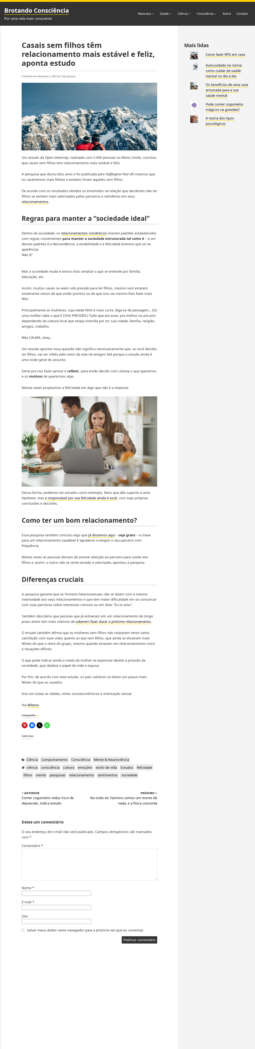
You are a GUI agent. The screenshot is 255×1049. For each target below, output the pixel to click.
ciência (32, 767)
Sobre (227, 14)
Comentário (32, 845)
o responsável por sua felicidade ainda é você (81, 498)
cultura (68, 767)
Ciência (183, 14)
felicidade (144, 767)
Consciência (205, 14)
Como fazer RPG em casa (225, 54)
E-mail (28, 902)
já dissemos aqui (101, 535)
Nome (28, 888)
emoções (85, 767)
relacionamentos (35, 201)
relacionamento (81, 775)
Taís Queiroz (68, 76)
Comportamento (54, 759)
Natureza (144, 14)
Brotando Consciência (36, 10)
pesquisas (58, 775)
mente (41, 775)
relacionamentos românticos (84, 233)
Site (25, 916)
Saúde (164, 14)
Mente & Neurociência (111, 759)
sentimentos (108, 775)
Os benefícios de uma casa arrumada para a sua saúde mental (227, 90)
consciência (50, 767)
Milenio (33, 705)
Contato (242, 14)
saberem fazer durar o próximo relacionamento (113, 621)
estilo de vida (106, 767)
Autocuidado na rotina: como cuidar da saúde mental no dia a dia (224, 70)
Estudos (127, 767)
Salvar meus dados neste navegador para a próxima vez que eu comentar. (85, 930)
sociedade (129, 775)
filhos (28, 775)
